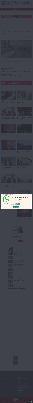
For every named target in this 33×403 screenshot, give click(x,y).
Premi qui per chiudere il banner (8, 194)
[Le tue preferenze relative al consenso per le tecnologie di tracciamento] (31, 401)
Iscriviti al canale (16, 207)
